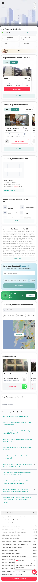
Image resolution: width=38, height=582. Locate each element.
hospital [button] (22, 315)
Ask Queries (19, 285)
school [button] (32, 315)
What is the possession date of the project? (16, 280)
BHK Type (28, 109)
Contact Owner (17, 89)
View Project (13, 386)
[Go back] (3, 3)
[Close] (34, 561)
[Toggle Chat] (34, 571)
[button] (14, 187)
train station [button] (10, 315)
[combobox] (20, 310)
